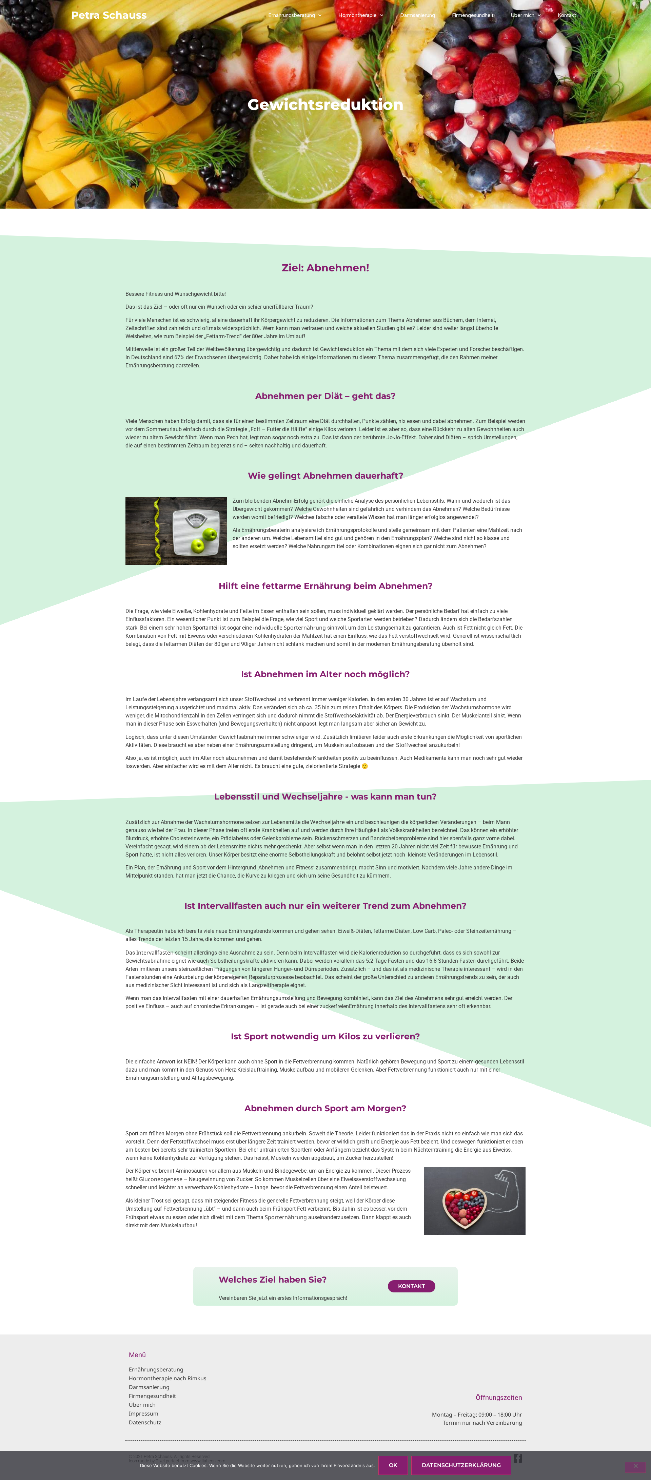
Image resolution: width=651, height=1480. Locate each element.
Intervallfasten (155, 952)
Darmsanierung (417, 15)
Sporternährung (286, 1217)
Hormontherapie (357, 15)
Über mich (522, 15)
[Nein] (635, 1467)
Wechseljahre (327, 822)
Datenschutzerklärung (461, 1465)
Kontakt (567, 15)
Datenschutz (145, 1422)
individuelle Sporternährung (289, 627)
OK (393, 1465)
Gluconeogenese (160, 1179)
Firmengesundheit (473, 15)
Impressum (143, 1413)
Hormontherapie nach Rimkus (167, 1378)
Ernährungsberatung (291, 15)
